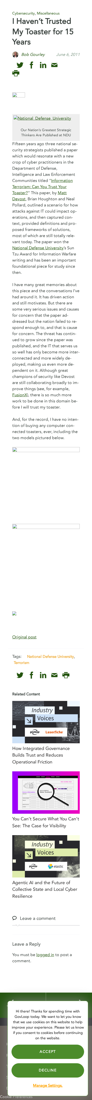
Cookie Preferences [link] (16, 1096)
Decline (47, 1070)
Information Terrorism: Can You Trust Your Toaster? (42, 187)
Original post (24, 637)
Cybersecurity (23, 13)
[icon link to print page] (15, 73)
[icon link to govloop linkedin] (43, 65)
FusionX (19, 395)
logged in (45, 955)
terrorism (21, 662)
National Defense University (38, 248)
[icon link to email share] (54, 65)
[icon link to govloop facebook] (31, 65)
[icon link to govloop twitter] (20, 65)
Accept (48, 1051)
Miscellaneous (48, 13)
